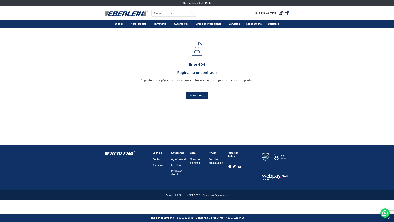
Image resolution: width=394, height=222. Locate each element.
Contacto (157, 159)
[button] (385, 213)
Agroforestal (178, 159)
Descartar (389, 218)
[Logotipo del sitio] (126, 12)
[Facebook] (229, 166)
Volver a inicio (197, 95)
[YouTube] (239, 166)
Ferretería (176, 165)
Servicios (157, 165)
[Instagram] (234, 166)
